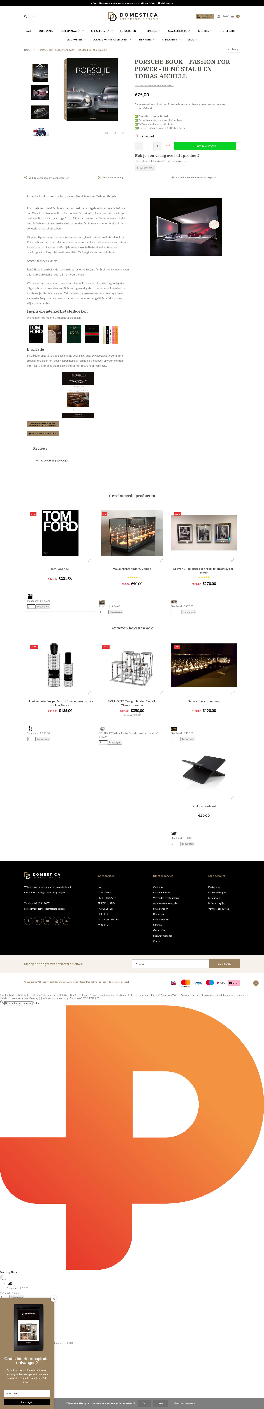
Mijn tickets (214, 897)
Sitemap (157, 924)
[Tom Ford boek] (60, 532)
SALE (28, 30)
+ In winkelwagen (205, 145)
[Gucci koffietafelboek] (92, 333)
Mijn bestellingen (217, 892)
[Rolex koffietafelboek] (74, 333)
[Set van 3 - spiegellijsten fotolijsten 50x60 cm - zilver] (204, 532)
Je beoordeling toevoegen (54, 460)
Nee (161, 1403)
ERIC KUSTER (74, 39)
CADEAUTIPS (169, 39)
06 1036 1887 (42, 903)
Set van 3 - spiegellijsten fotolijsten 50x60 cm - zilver (204, 570)
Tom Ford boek (60, 568)
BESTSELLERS (227, 30)
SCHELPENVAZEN (70, 30)
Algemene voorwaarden (165, 903)
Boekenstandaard (204, 806)
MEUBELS (203, 30)
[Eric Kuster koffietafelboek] (55, 333)
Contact (157, 941)
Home (27, 49)
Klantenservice (160, 919)
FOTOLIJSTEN (128, 30)
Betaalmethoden (162, 892)
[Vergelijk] (34, 16)
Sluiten (36, 1003)
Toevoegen (17, 1297)
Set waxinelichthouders (204, 701)
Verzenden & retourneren (166, 897)
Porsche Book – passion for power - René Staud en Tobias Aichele (72, 49)
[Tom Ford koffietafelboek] (36, 333)
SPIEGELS (152, 30)
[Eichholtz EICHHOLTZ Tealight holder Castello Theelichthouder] (132, 665)
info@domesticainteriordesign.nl (48, 908)
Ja (144, 1403)
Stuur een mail (145, 167)
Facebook (124, 981)
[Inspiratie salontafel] (78, 395)
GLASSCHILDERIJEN (179, 30)
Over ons (158, 887)
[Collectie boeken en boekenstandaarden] (43, 433)
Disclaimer (158, 914)
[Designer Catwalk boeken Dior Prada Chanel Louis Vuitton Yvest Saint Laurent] (110, 333)
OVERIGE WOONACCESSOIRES (110, 39)
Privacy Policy (160, 908)
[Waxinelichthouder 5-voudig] (132, 532)
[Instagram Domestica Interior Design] (38, 921)
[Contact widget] (1, 1276)
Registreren (214, 887)
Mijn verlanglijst (216, 903)
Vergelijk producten (218, 908)
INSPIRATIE (144, 39)
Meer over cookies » (184, 1403)
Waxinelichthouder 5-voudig (132, 568)
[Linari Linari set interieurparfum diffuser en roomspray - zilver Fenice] (60, 665)
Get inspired (159, 930)
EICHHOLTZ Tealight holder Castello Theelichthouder (132, 703)
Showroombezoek (162, 935)
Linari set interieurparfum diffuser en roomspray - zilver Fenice (60, 703)
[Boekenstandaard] (204, 769)
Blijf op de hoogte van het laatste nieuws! (53, 964)
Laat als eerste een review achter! (154, 85)
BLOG (191, 39)
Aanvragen (27, 1402)
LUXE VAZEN (46, 30)
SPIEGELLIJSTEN (100, 30)
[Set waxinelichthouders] (204, 665)
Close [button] (3, 1279)
